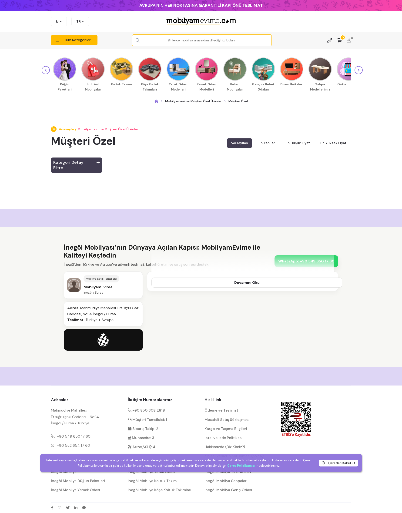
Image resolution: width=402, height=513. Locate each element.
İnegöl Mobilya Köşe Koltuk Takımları (159, 489)
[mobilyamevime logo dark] (201, 21)
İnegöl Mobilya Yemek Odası (75, 489)
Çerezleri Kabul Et (341, 463)
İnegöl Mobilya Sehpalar (225, 480)
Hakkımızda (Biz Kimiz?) (224, 446)
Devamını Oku (247, 282)
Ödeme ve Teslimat (221, 410)
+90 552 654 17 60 (73, 445)
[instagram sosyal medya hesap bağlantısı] (59, 508)
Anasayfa (66, 129)
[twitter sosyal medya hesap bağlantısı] (68, 508)
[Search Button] (138, 40)
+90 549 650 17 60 (73, 436)
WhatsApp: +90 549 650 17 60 (306, 261)
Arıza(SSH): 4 (143, 446)
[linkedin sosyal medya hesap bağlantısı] (75, 508)
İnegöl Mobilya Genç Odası (228, 489)
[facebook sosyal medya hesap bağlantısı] (52, 508)
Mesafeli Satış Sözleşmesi (226, 419)
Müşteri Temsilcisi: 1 (149, 419)
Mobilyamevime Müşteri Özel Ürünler (108, 129)
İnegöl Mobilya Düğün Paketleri (78, 480)
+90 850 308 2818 (148, 410)
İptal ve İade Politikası (223, 437)
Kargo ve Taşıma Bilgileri (225, 428)
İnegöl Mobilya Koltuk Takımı (153, 480)
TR (78, 21)
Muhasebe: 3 (142, 437)
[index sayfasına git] (156, 101)
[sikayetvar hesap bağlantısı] (84, 508)
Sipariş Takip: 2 (144, 428)
